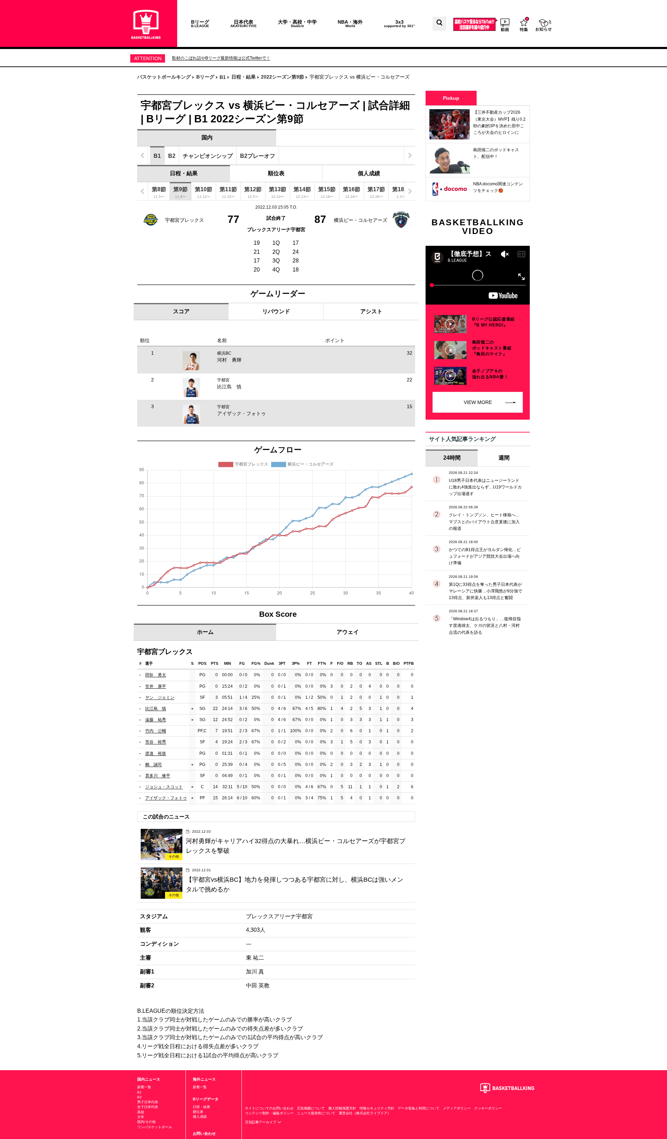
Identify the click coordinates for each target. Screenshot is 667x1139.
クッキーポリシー (488, 1108)
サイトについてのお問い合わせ (269, 1108)
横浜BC (224, 353)
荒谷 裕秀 (155, 742)
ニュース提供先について (316, 1113)
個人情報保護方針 (342, 1108)
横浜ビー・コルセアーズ (360, 220)
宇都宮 (223, 380)
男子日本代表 (147, 1102)
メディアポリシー (457, 1108)
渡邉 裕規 (155, 753)
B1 (139, 1092)
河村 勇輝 (229, 360)
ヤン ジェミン (159, 697)
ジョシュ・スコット (164, 786)
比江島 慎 (229, 386)
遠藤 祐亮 (155, 719)
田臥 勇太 (155, 674)
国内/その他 (146, 1122)
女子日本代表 (147, 1107)
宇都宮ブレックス (184, 220)
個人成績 (369, 173)
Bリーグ (200, 23)
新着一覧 (144, 1087)
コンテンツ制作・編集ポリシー (269, 1113)
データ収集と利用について (418, 1108)
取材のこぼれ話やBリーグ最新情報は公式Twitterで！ (221, 58)
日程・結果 (184, 173)
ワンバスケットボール (154, 1127)
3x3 (399, 23)
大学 (140, 1117)
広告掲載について (311, 1108)
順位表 (276, 173)
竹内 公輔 (155, 730)
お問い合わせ (204, 1133)
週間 (504, 458)
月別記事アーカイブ (261, 1122)
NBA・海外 (350, 23)
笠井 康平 (155, 686)
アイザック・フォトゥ (241, 413)
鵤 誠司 (153, 764)
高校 (140, 1112)
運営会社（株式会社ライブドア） (365, 1113)
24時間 (452, 458)
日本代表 (243, 23)
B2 (139, 1097)
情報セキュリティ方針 (377, 1108)
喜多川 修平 (157, 775)
